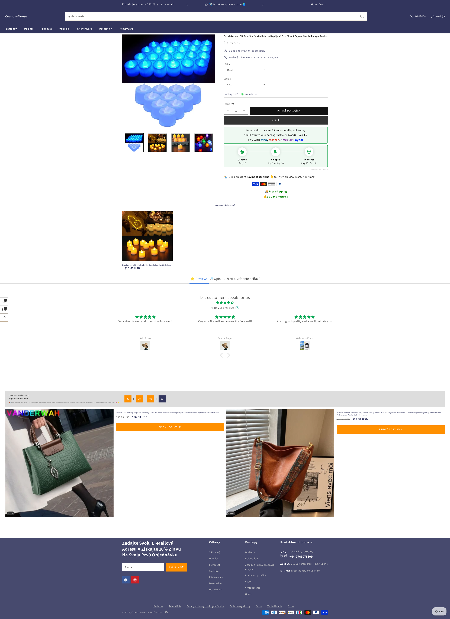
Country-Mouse (140, 612)
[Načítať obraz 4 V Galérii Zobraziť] (203, 143)
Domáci (213, 558)
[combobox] (216, 16)
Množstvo (229, 103)
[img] (225, 302)
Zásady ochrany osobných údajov (260, 567)
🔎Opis (215, 279)
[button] (262, 4)
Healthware (215, 589)
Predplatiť (176, 567)
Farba (227, 63)
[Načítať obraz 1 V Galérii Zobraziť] (134, 143)
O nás (248, 594)
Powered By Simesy (319, 169)
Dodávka (250, 552)
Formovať (214, 564)
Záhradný (214, 552)
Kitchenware (216, 577)
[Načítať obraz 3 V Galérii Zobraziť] (180, 143)
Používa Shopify (159, 612)
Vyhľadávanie (252, 587)
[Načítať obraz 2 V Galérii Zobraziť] (157, 143)
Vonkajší (214, 571)
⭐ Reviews (198, 279)
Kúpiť (275, 120)
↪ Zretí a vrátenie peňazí (241, 279)
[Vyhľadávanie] (362, 16)
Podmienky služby (255, 575)
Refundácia (251, 558)
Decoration (215, 583)
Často (248, 581)
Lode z (227, 78)
